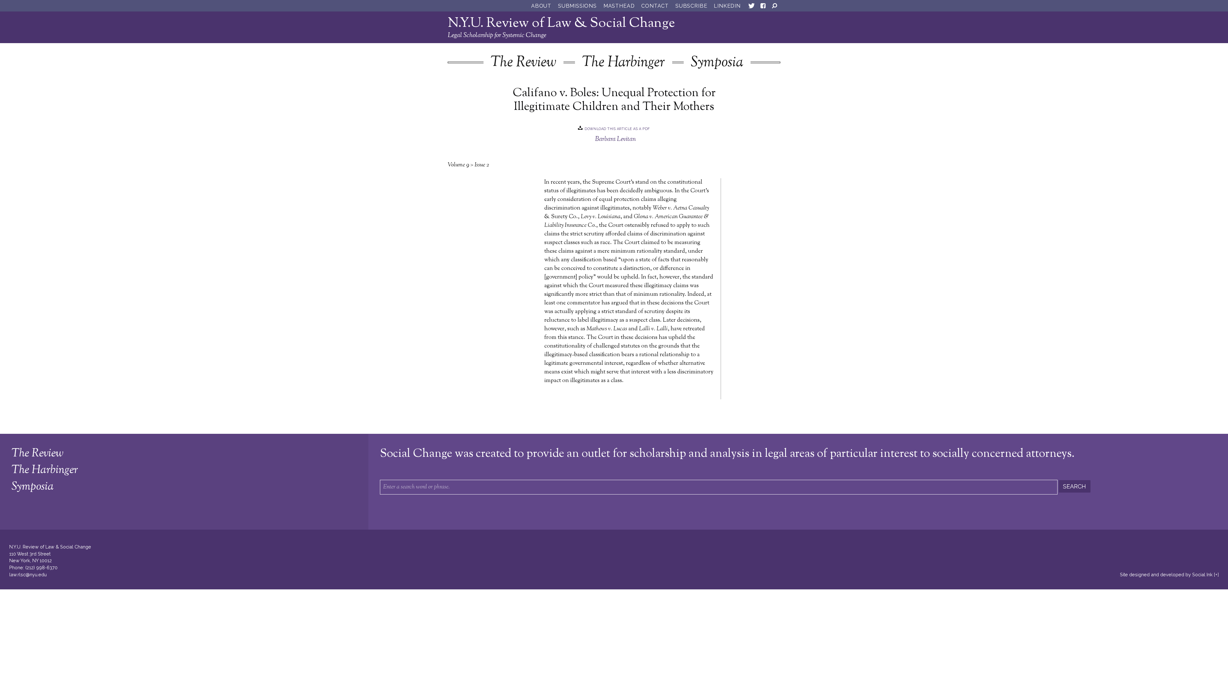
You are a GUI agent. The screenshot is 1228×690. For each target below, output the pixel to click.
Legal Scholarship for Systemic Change (497, 35)
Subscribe (691, 6)
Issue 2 (482, 165)
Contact (655, 6)
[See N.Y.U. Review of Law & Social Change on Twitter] (751, 7)
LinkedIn (727, 6)
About (541, 6)
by (1166, 574)
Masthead (618, 6)
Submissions (577, 6)
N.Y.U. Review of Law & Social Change (561, 23)
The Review (523, 62)
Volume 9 (458, 165)
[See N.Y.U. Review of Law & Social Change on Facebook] (763, 7)
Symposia (717, 62)
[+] (1216, 574)
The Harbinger (623, 62)
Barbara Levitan (615, 139)
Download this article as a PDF (617, 128)
